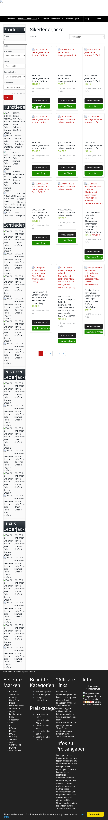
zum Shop (40, 106)
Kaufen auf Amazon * (94, 257)
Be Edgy (13, 697)
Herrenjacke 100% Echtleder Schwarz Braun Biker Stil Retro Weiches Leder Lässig (40, 297)
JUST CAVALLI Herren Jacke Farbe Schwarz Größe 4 (40, 78)
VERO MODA (15, 750)
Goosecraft (14, 719)
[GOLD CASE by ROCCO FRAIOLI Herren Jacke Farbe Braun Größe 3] (41, 194)
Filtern (8, 97)
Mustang (13, 736)
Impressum (93, 686)
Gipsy (11, 717)
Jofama (12, 728)
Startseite (11, 19)
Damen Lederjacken (51, 19)
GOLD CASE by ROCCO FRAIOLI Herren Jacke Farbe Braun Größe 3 (40, 213)
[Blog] (91, 693)
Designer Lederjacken (41, 698)
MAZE (12, 733)
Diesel (12, 702)
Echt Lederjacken (43, 691)
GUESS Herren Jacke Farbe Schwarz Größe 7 (92, 78)
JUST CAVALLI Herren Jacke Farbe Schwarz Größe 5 (66, 145)
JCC (10, 725)
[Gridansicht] (41, 36)
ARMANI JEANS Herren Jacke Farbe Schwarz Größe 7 (66, 212)
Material (8, 82)
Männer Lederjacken (27, 19)
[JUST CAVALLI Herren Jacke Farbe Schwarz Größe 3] (41, 126)
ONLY (11, 742)
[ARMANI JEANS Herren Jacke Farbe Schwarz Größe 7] (67, 194)
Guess (12, 722)
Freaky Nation (15, 714)
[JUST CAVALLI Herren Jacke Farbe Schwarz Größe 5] (67, 126)
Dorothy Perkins (16, 705)
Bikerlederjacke (21, 671)
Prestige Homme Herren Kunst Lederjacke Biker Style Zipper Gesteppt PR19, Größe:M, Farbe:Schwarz (92, 298)
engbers (12, 711)
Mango (12, 731)
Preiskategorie (72, 19)
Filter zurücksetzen (17, 93)
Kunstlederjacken (43, 694)
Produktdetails (40, 100)
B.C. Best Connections (15, 693)
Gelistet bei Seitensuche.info (92, 703)
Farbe (6, 61)
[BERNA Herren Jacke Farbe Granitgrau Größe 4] (67, 59)
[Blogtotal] (88, 702)
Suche (98, 19)
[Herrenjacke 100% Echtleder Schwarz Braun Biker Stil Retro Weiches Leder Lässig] (41, 277)
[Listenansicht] (48, 36)
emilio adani (14, 708)
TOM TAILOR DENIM (15, 746)
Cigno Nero (14, 700)
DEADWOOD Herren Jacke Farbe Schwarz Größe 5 (93, 145)
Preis (6, 36)
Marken (8, 51)
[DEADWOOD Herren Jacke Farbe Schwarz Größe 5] (94, 126)
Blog (87, 19)
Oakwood (13, 739)
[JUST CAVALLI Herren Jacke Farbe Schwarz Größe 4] (41, 59)
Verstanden (95, 814)
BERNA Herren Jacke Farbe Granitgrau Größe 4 (67, 78)
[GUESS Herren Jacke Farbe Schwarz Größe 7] (94, 59)
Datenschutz (94, 688)
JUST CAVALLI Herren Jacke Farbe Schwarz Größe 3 (40, 145)
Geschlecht (10, 72)
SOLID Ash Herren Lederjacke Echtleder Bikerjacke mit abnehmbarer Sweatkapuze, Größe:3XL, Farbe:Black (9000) (93, 222)
